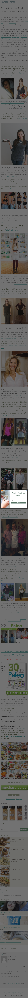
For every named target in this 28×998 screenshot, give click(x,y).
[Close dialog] (26, 491)
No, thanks (18, 506)
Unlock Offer (18, 502)
